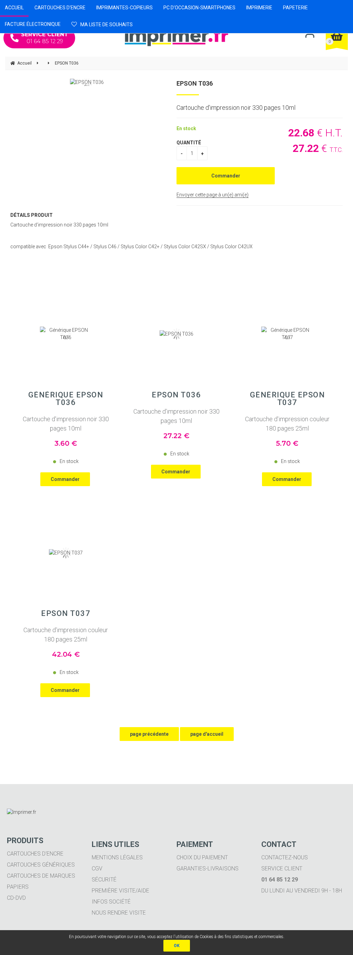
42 (66, 654)
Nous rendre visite (119, 912)
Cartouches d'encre (35, 853)
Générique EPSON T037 (287, 398)
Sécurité (104, 879)
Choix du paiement (202, 857)
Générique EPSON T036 (65, 398)
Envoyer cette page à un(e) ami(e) (212, 194)
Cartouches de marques (41, 875)
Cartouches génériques (41, 864)
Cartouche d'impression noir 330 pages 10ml (66, 423)
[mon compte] (309, 35)
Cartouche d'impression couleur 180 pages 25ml (287, 423)
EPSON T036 (194, 83)
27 (176, 436)
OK (177, 945)
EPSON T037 (65, 613)
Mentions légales (117, 857)
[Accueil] (176, 36)
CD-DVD (16, 898)
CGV (97, 868)
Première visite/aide (120, 890)
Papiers (18, 887)
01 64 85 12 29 (44, 38)
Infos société (111, 901)
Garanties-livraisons (207, 868)
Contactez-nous (284, 857)
